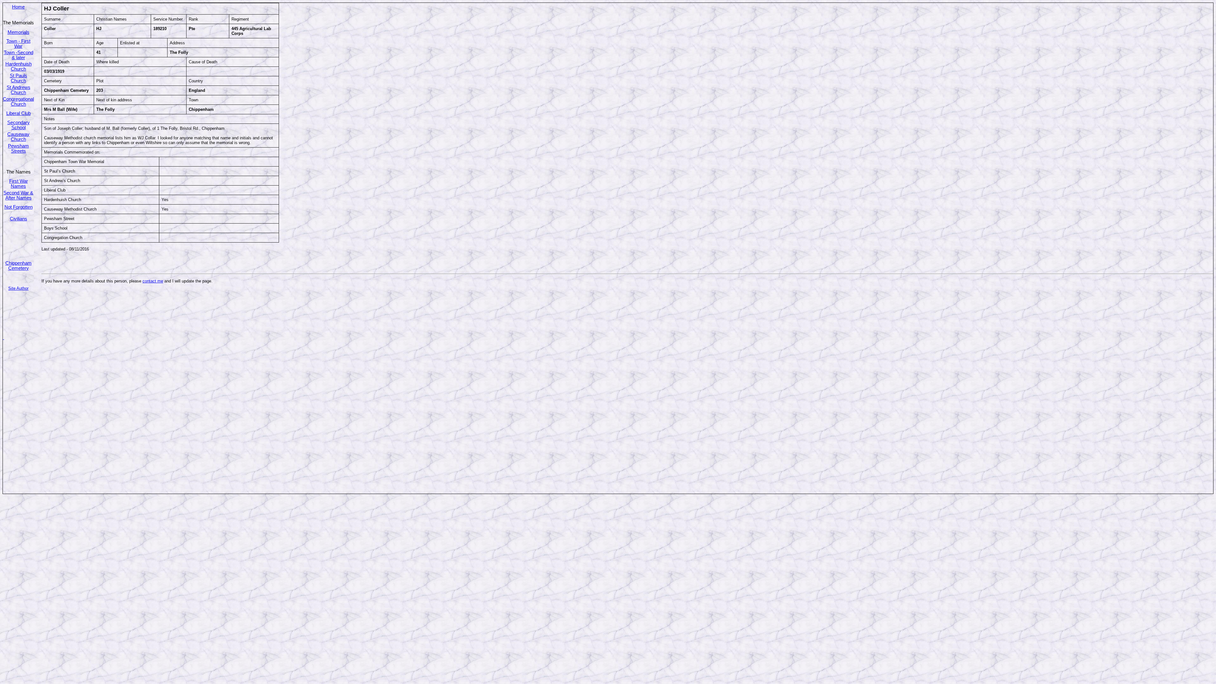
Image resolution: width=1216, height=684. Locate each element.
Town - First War (18, 44)
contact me (152, 281)
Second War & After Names (18, 195)
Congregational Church (18, 102)
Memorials (18, 32)
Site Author (18, 288)
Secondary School (18, 125)
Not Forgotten (18, 207)
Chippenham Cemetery (18, 266)
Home (18, 7)
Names (18, 186)
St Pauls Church (18, 78)
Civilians (18, 218)
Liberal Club (18, 113)
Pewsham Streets (18, 148)
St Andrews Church (18, 90)
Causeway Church (18, 137)
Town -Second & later (18, 55)
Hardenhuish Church (18, 66)
